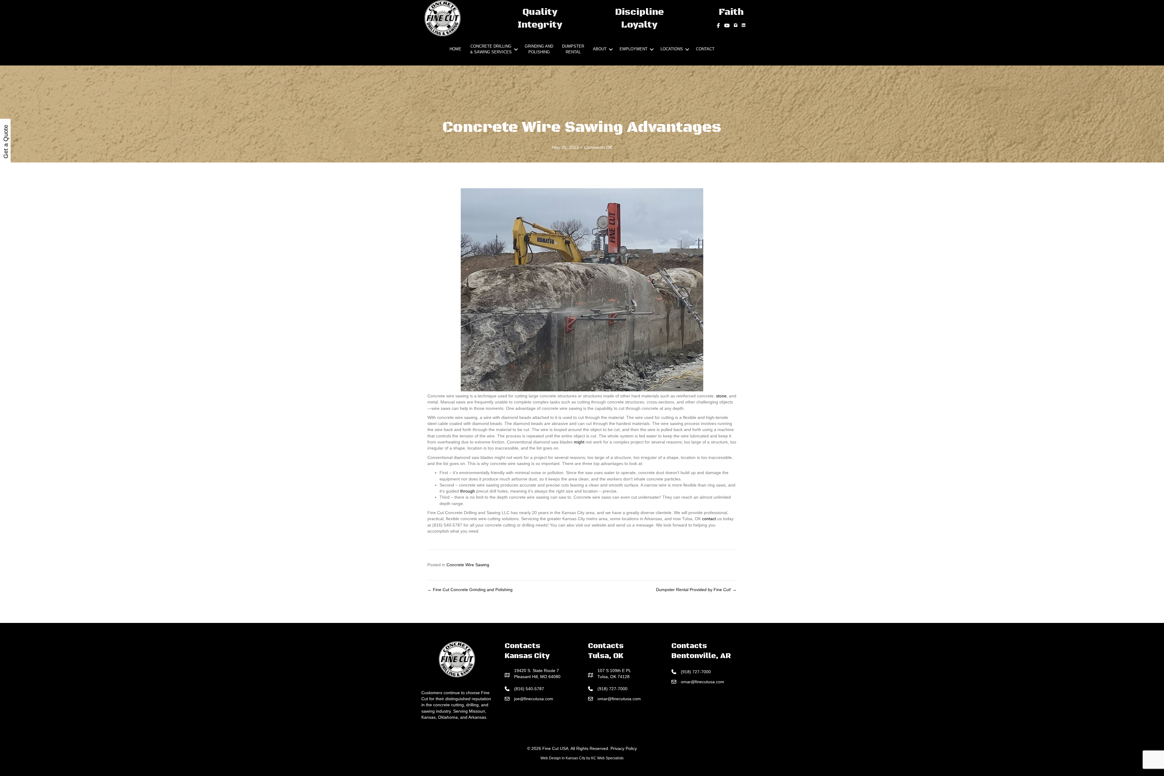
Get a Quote (5, 142)
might (579, 442)
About (600, 49)
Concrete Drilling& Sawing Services (491, 49)
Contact (705, 49)
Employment (633, 49)
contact (709, 518)
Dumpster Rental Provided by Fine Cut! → (696, 589)
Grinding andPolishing (539, 49)
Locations (672, 49)
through (467, 491)
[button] (516, 49)
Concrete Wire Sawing (468, 564)
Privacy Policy (623, 748)
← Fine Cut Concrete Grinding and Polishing (470, 589)
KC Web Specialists (607, 758)
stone (721, 395)
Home (455, 49)
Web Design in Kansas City (562, 758)
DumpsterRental (573, 49)
